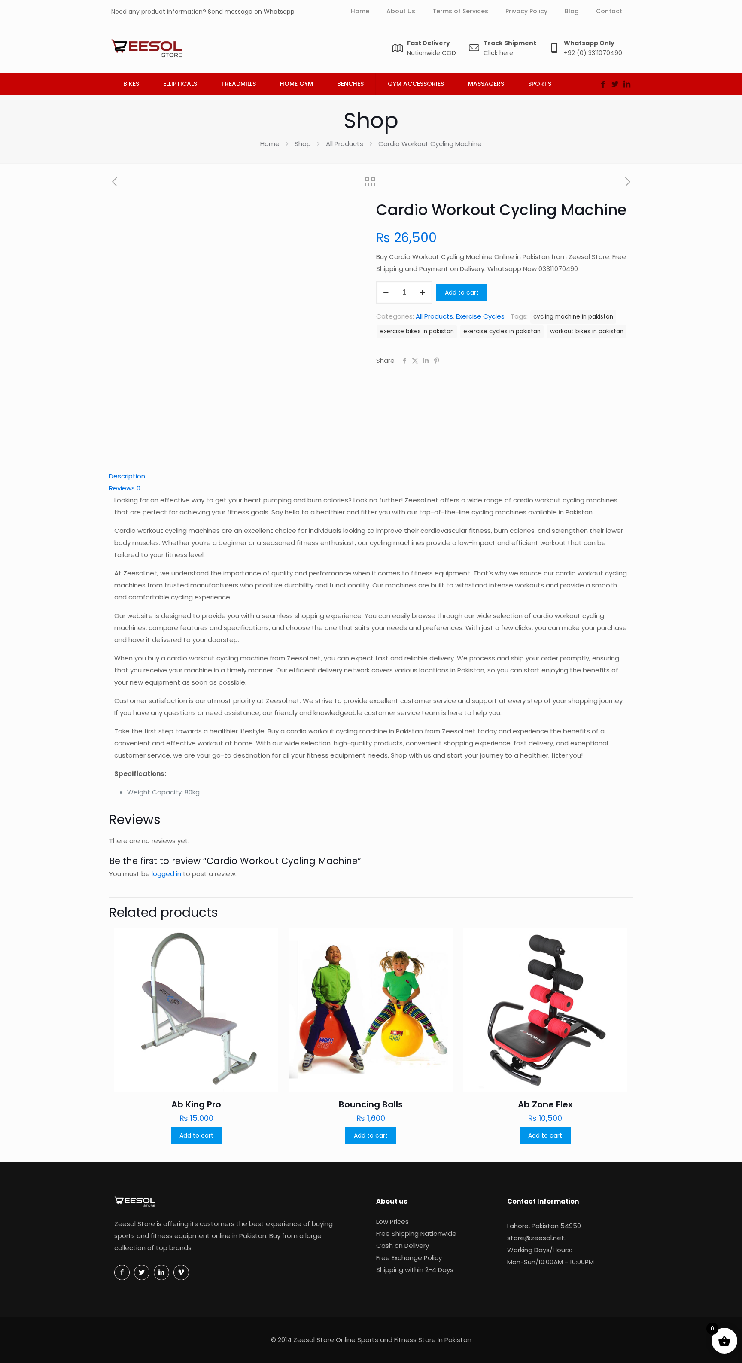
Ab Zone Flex (545, 1104)
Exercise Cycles (480, 316)
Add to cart (462, 292)
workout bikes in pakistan (586, 331)
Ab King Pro (196, 1104)
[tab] (371, 476)
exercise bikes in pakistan (417, 331)
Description (127, 476)
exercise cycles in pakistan (502, 331)
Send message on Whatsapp (251, 11)
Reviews (124, 488)
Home (270, 143)
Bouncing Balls (371, 1104)
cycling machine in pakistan (573, 317)
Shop (303, 143)
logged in (166, 873)
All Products (344, 143)
